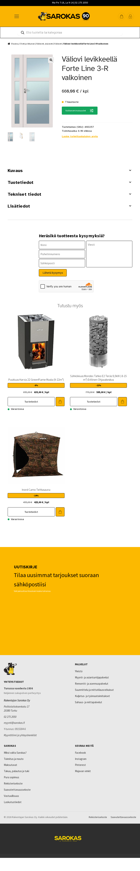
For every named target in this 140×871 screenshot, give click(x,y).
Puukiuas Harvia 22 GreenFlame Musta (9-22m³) (36, 379)
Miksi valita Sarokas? (15, 752)
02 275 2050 (10, 716)
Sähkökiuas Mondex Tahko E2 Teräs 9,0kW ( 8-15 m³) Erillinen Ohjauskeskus (98, 377)
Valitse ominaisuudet (75, 110)
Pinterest (80, 765)
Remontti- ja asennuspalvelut (91, 683)
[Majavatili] (130, 16)
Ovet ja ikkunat (27, 43)
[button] (121, 16)
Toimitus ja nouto (14, 759)
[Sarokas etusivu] (34, 669)
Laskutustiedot (13, 802)
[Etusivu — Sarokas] (64, 16)
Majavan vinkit (83, 771)
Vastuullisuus (11, 796)
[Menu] (16, 16)
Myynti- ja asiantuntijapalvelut (92, 677)
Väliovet (58, 43)
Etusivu (14, 43)
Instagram (80, 759)
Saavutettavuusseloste (17, 789)
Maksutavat (10, 765)
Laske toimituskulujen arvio (80, 136)
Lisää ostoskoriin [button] (60, 401)
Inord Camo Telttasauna (36, 489)
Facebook (80, 752)
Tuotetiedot (21, 182)
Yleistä (78, 671)
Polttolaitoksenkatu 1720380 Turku (16, 708)
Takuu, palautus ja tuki (16, 771)
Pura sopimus (11, 777)
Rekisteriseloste (13, 783)
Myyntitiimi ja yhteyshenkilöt (20, 735)
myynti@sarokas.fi (14, 722)
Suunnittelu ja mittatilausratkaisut (94, 690)
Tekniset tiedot (24, 194)
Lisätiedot (19, 206)
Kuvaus (15, 170)
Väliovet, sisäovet (44, 43)
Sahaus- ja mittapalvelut (88, 702)
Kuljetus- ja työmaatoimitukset (92, 696)
